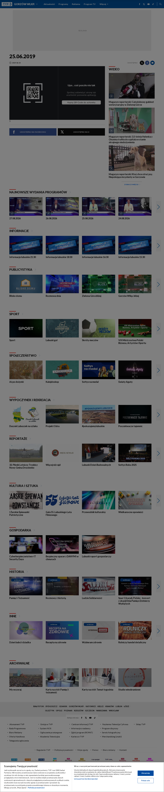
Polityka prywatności (36, 788)
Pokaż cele (145, 780)
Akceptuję (145, 773)
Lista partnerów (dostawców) (86, 779)
